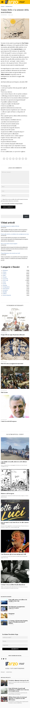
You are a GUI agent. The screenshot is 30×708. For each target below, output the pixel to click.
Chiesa (4, 272)
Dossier (5, 277)
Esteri (4, 282)
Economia (5, 278)
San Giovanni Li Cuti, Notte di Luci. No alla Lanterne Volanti (15, 523)
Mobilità (5, 292)
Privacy (3, 672)
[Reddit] (23, 159)
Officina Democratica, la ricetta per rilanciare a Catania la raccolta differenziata (18, 698)
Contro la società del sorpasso (9, 421)
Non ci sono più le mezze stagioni (9, 243)
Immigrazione (6, 287)
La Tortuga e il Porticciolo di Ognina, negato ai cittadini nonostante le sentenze (18, 622)
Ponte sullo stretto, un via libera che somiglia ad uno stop (15, 234)
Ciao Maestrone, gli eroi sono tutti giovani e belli (13, 554)
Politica (4, 293)
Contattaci (9, 672)
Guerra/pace (9, 6)
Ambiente (5, 270)
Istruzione (5, 290)
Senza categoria (7, 295)
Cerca (26, 216)
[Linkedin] (16, 159)
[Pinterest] (13, 159)
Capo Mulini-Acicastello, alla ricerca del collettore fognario (14, 462)
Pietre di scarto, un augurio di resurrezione (12, 363)
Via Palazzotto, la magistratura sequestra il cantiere (17, 607)
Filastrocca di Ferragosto (7, 493)
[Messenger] (7, 159)
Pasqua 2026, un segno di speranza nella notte (13, 334)
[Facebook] (4, 159)
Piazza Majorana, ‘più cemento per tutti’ (10, 253)
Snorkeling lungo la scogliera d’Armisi (10, 226)
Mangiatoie (11, 613)
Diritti (4, 275)
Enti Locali (5, 280)
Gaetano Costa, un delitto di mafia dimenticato (13, 584)
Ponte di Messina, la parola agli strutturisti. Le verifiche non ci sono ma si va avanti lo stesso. (19, 690)
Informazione (6, 288)
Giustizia (5, 285)
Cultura (4, 273)
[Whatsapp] (19, 159)
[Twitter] (10, 159)
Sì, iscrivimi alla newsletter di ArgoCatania (12, 203)
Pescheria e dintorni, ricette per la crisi (19, 680)
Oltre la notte (4, 392)
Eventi (3, 6)
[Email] (26, 159)
